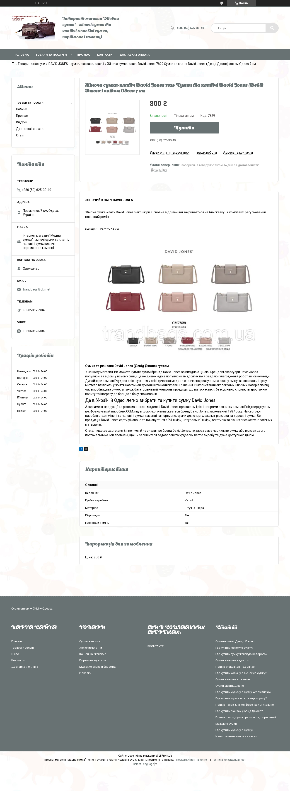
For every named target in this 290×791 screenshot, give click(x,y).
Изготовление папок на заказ (236, 736)
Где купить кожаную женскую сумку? (241, 673)
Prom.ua (167, 755)
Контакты (18, 660)
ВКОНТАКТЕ (155, 646)
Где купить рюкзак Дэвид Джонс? (239, 711)
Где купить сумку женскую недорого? (241, 654)
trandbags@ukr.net (36, 289)
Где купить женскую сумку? (234, 647)
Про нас (83, 54)
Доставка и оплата (24, 666)
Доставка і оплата (134, 54)
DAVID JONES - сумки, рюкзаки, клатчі (76, 64)
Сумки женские (89, 641)
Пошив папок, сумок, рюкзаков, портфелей (245, 717)
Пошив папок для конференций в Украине (244, 704)
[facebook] (81, 450)
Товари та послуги (51, 54)
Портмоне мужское (92, 660)
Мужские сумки (226, 723)
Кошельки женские (92, 654)
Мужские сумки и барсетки (97, 666)
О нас (15, 654)
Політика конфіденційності (229, 759)
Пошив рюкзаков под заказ (235, 666)
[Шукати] (272, 28)
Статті (20, 135)
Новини (21, 109)
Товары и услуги (22, 647)
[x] (86, 450)
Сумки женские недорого (232, 660)
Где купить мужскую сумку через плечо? (243, 692)
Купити (184, 128)
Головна (22, 54)
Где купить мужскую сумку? (234, 730)
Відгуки (21, 122)
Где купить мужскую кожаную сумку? (241, 698)
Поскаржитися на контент (193, 759)
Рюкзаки (85, 673)
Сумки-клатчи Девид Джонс (234, 641)
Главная (16, 641)
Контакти (105, 54)
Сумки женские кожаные (232, 679)
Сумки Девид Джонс (229, 685)
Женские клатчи (90, 647)
